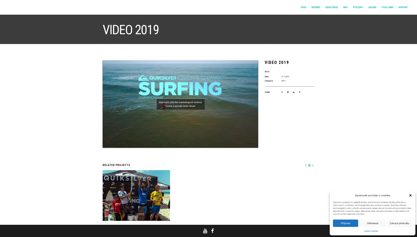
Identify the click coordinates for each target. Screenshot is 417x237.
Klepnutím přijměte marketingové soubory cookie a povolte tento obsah (180, 104)
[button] (410, 195)
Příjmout (345, 223)
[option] (136, 195)
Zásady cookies (371, 231)
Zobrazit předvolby (399, 223)
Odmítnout (372, 223)
